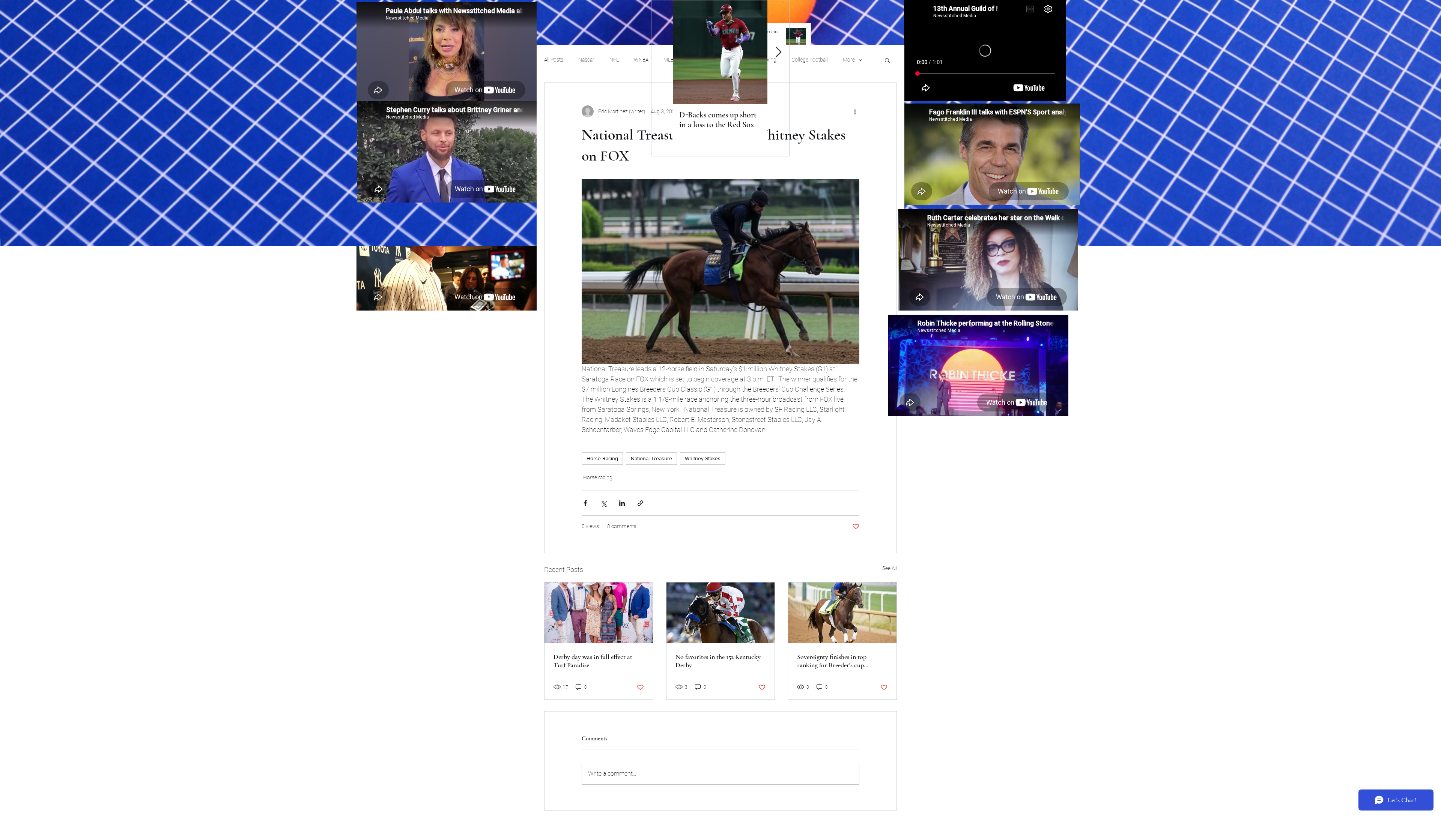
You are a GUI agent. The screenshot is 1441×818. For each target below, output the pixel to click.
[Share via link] (640, 503)
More (849, 60)
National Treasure (651, 458)
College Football (809, 60)
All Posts (553, 60)
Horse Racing (602, 458)
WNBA (641, 60)
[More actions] (854, 111)
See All (889, 568)
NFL (614, 60)
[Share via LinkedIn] (622, 503)
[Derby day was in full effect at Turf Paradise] (599, 612)
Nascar (586, 60)
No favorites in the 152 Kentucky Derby (718, 661)
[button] (887, 60)
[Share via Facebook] (585, 503)
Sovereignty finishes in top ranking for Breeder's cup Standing (831, 661)
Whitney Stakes (702, 458)
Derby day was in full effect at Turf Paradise (593, 661)
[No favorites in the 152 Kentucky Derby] (720, 612)
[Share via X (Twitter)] (603, 503)
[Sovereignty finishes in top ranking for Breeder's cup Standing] (842, 612)
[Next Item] (778, 52)
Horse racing (597, 477)
